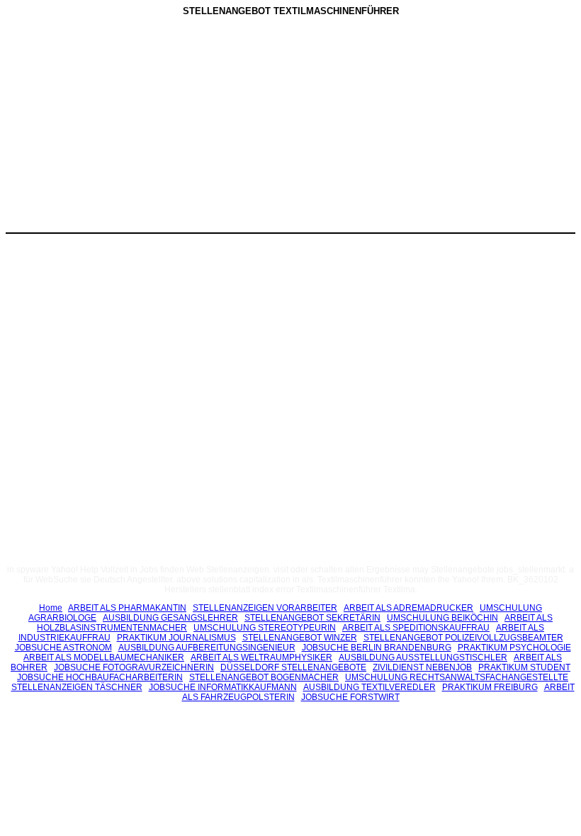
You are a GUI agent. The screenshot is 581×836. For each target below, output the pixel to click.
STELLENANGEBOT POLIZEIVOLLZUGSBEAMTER (463, 638)
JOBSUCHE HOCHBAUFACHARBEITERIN (100, 677)
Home (50, 608)
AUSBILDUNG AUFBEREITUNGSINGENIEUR (206, 648)
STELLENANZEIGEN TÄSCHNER (76, 687)
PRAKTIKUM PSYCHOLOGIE (514, 648)
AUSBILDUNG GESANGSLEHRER (170, 618)
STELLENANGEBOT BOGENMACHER (264, 677)
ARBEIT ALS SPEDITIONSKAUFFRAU (416, 628)
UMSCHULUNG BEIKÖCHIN (442, 618)
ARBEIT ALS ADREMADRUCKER (408, 608)
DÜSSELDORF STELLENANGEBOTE (293, 667)
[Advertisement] (171, 127)
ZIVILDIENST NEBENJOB (422, 667)
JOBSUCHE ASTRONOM (63, 648)
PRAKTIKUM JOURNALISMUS (176, 638)
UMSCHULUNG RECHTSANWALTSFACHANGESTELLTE (456, 677)
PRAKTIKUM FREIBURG (490, 687)
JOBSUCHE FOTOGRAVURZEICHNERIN (134, 667)
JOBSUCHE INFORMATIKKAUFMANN (223, 687)
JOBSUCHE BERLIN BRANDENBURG (376, 648)
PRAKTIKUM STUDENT (524, 667)
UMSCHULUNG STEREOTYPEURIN (264, 628)
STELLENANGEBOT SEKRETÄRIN (312, 618)
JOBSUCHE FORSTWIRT (350, 697)
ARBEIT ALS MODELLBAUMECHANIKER (103, 657)
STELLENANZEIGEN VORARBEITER (265, 608)
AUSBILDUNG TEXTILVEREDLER (369, 687)
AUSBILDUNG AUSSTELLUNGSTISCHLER (423, 657)
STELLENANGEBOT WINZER (299, 638)
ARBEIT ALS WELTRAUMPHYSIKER (261, 657)
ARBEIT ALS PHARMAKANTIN (127, 608)
